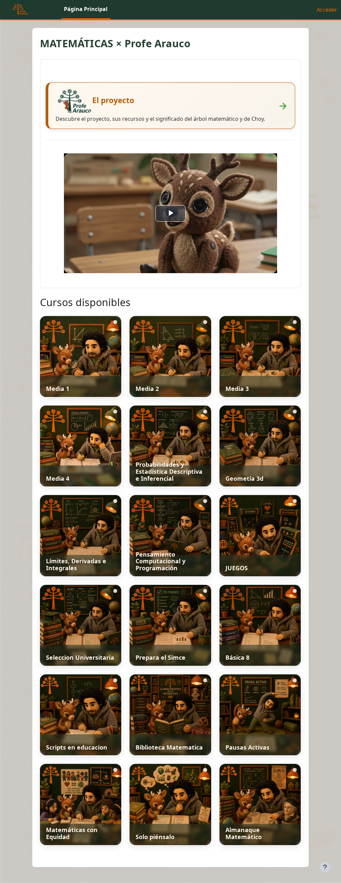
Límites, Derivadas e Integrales (76, 564)
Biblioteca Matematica (169, 747)
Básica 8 (237, 657)
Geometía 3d (244, 478)
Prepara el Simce (160, 657)
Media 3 (237, 389)
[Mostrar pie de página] (325, 867)
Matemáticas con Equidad (72, 833)
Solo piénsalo (155, 837)
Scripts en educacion (76, 747)
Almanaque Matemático (243, 833)
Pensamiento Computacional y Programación (160, 561)
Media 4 (57, 478)
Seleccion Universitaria (80, 657)
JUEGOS (236, 568)
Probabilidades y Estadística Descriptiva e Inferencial (169, 471)
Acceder (327, 9)
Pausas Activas (247, 747)
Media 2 (147, 389)
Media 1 (57, 389)
